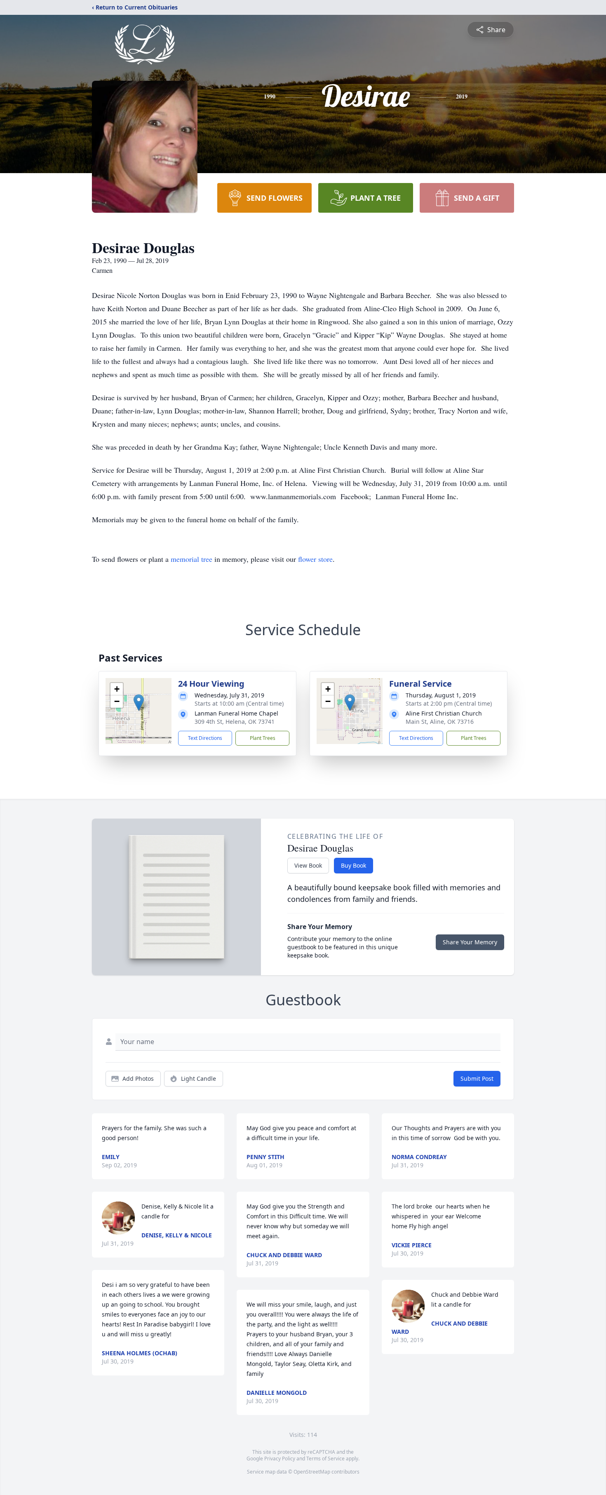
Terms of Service (325, 1458)
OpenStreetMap (312, 1471)
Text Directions (205, 738)
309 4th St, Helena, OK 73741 (235, 721)
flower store (315, 559)
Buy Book (353, 865)
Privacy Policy (279, 1458)
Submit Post (476, 1078)
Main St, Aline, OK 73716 (440, 721)
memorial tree (191, 559)
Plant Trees (262, 738)
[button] (139, 702)
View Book (308, 865)
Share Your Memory (470, 942)
